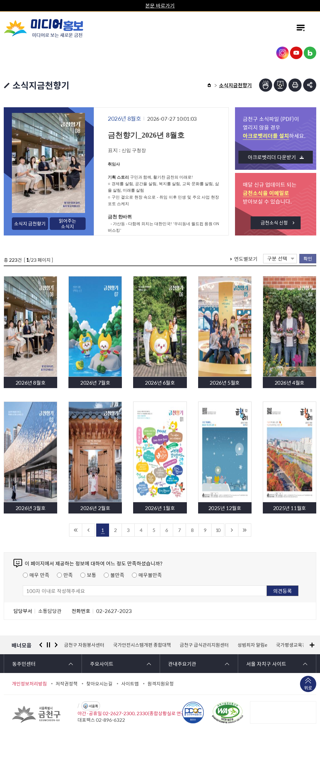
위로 (308, 688)
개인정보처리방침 (29, 683)
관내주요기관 (182, 663)
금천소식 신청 (274, 222)
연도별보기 (246, 258)
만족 (68, 575)
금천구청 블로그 (310, 53)
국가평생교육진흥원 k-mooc (255, 645)
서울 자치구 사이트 (266, 663)
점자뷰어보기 (265, 85)
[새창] (227, 712)
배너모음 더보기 (312, 645)
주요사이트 (101, 663)
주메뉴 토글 (300, 28)
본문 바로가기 (160, 5)
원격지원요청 (161, 683)
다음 (56, 644)
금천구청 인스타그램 (282, 53)
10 (218, 530)
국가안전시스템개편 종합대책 (93, 645)
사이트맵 (130, 683)
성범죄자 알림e (203, 645)
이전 (40, 644)
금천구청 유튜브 (296, 53)
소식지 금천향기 (30, 223)
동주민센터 (24, 663)
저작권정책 (67, 683)
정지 (48, 644)
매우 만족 (39, 575)
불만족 (117, 575)
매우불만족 (150, 575)
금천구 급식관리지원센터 (155, 645)
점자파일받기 (280, 85)
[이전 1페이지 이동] (88, 530)
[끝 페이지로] (244, 530)
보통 (91, 575)
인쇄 (295, 85)
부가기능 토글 (309, 85)
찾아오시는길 (99, 683)
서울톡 (93, 706)
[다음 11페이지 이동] (232, 530)
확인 (307, 258)
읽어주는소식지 (67, 223)
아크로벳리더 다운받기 (272, 157)
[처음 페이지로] (75, 530)
